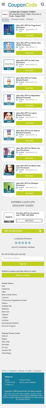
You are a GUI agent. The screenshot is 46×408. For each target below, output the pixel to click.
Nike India (5, 342)
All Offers (5, 19)
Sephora (5, 314)
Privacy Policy (24, 380)
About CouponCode (10, 381)
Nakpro (4, 303)
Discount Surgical (8, 326)
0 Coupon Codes (18, 19)
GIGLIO (5, 336)
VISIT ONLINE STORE (13, 231)
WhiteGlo (5, 309)
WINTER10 (29, 220)
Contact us (9, 385)
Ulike (4, 292)
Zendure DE (6, 350)
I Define (5, 317)
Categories (12, 371)
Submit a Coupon (23, 275)
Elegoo (4, 339)
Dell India (5, 344)
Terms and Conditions (27, 382)
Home (4, 371)
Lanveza (5, 297)
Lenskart (5, 320)
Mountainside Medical (10, 323)
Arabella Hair (7, 306)
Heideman (6, 289)
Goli (3, 286)
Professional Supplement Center (14, 300)
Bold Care (5, 312)
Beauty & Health (25, 371)
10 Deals (29, 19)
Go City (5, 347)
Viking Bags (6, 353)
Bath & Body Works (9, 295)
